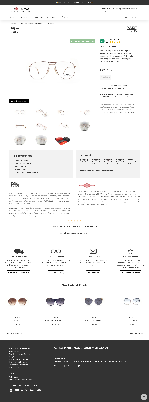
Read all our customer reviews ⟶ (74, 233)
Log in (122, 12)
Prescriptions (37, 17)
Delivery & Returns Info (18, 272)
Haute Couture (93, 321)
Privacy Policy (15, 367)
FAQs (11, 357)
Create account (132, 12)
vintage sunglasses (88, 191)
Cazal (17, 321)
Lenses (24, 17)
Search (114, 12)
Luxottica (131, 321)
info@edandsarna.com (93, 366)
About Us (51, 17)
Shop (12, 17)
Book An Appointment (19, 359)
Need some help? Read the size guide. (97, 170)
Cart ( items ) (130, 17)
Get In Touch (93, 272)
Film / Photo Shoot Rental (20, 380)
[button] (110, 41)
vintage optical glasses (109, 191)
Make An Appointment (130, 272)
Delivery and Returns (18, 362)
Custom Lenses (55, 272)
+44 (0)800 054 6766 (69, 366)
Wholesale (13, 377)
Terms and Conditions (18, 365)
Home (13, 24)
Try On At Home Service (19, 354)
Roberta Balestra (55, 321)
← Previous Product (12, 334)
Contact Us (14, 351)
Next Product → (138, 334)
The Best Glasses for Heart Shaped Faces (37, 24)
